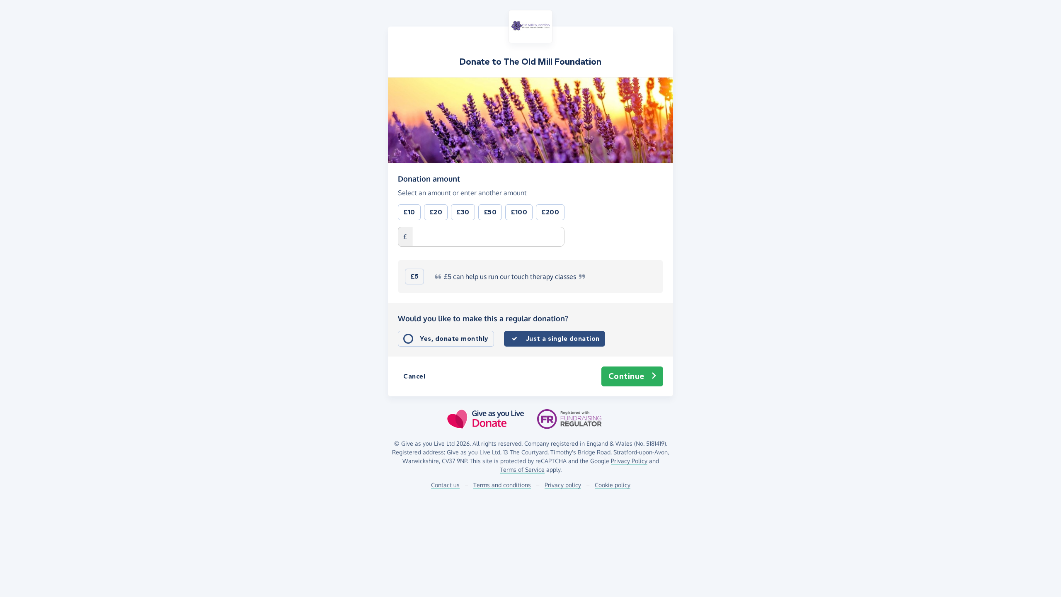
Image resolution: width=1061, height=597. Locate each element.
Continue (626, 376)
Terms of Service (522, 469)
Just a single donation (563, 338)
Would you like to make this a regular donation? (483, 318)
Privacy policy (563, 484)
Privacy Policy (629, 460)
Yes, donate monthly (454, 338)
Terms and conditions (502, 484)
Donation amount (429, 178)
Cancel (414, 376)
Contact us (445, 484)
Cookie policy (612, 484)
